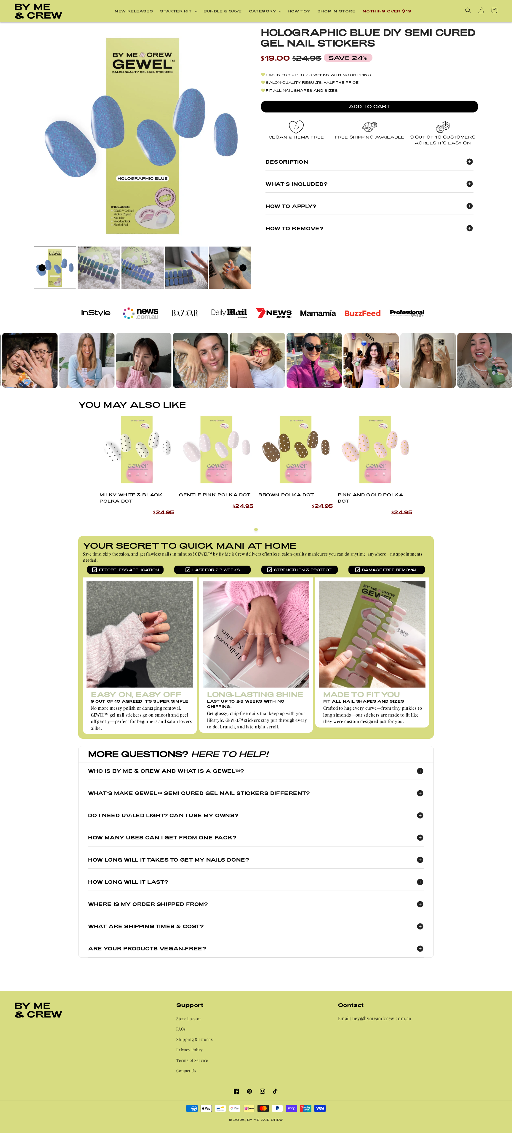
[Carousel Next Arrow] (243, 267)
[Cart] (494, 10)
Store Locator (188, 1018)
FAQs (180, 1029)
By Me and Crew (265, 1119)
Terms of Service (192, 1060)
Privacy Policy (189, 1049)
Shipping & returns (194, 1039)
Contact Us (186, 1071)
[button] (178, 11)
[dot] (256, 529)
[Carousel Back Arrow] (42, 267)
